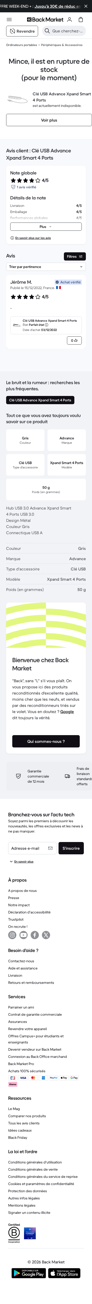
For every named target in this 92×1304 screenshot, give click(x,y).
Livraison (15, 975)
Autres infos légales (24, 1198)
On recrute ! (17, 926)
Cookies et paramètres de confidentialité (41, 1183)
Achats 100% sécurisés (26, 1071)
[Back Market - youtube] (23, 935)
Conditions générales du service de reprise (43, 1176)
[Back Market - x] (46, 935)
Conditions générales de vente (33, 1169)
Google (67, 711)
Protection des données (27, 1191)
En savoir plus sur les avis (33, 238)
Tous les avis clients (24, 1123)
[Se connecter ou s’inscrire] (69, 19)
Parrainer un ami (21, 1007)
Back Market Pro (21, 1063)
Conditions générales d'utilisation (35, 1162)
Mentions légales (22, 1205)
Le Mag (14, 1108)
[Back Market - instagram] (12, 935)
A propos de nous (22, 890)
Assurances (17, 1021)
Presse (13, 897)
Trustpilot (16, 919)
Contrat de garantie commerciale (35, 1014)
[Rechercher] (47, 31)
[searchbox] (68, 31)
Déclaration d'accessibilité (29, 912)
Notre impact (19, 905)
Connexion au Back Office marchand (37, 1056)
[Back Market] (45, 19)
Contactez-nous (21, 961)
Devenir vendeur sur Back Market (34, 1049)
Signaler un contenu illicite (29, 1212)
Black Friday (17, 1137)
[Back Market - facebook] (35, 935)
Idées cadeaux (20, 1130)
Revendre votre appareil (27, 1028)
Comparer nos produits (27, 1116)
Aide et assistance (23, 968)
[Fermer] (86, 6)
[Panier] (81, 19)
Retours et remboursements (31, 982)
